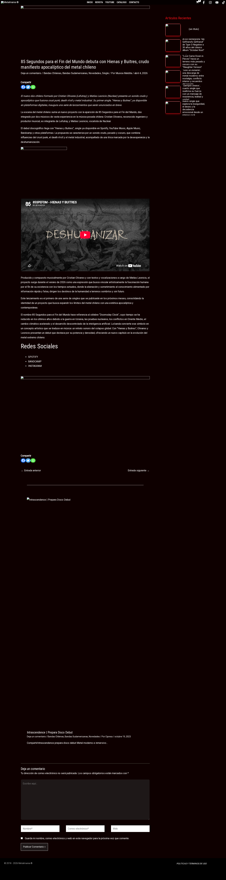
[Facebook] (203, 2)
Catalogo (122, 2)
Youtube (109, 2)
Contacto (134, 2)
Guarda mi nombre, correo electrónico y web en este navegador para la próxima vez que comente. (77, 838)
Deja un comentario (31, 73)
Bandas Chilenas (52, 73)
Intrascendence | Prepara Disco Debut (50, 732)
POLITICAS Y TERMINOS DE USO (191, 863)
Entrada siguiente (138, 470)
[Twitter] (28, 87)
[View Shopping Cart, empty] (197, 2)
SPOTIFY (33, 356)
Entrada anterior (31, 470)
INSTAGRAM (35, 365)
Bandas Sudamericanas (74, 73)
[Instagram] (210, 2)
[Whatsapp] (33, 87)
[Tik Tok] (223, 2)
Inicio (90, 2)
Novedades (95, 73)
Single (105, 73)
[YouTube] (216, 2)
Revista (99, 2)
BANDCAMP (35, 361)
